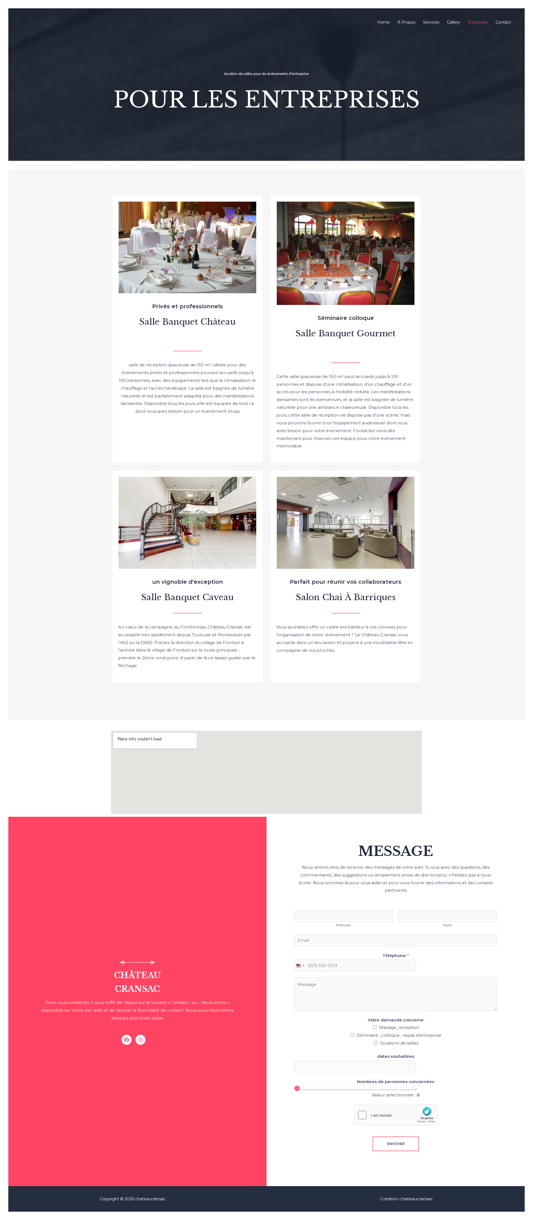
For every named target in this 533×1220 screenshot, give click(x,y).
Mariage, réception (399, 1027)
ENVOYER (395, 1143)
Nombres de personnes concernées (395, 1081)
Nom (447, 925)
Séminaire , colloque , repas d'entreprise (399, 1035)
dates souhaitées (395, 1056)
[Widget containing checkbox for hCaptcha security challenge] (396, 1115)
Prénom (343, 925)
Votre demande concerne (396, 1020)
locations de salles (399, 1043)
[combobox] (300, 966)
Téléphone (396, 955)
